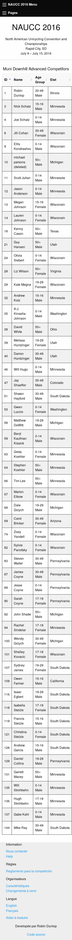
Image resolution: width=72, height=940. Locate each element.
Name (18, 79)
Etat (53, 79)
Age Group (40, 79)
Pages (12, 12)
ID (5, 79)
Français (12, 910)
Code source (36, 934)
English (11, 905)
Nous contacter (16, 851)
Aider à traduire (17, 917)
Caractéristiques (17, 885)
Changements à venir (21, 890)
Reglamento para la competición (29, 871)
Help (9, 856)
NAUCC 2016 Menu (22, 4)
